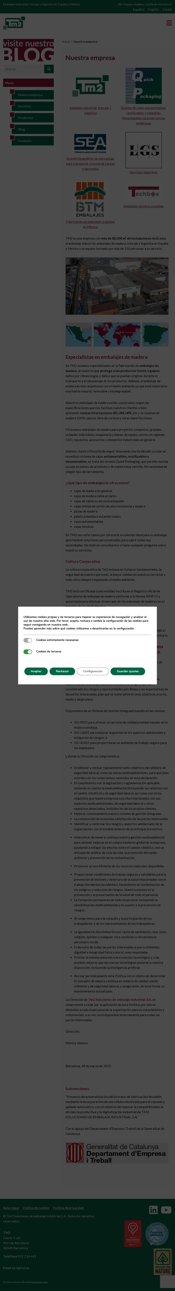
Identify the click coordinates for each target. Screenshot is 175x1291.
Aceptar (36, 671)
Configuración (92, 671)
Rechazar (62, 671)
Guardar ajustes (128, 671)
